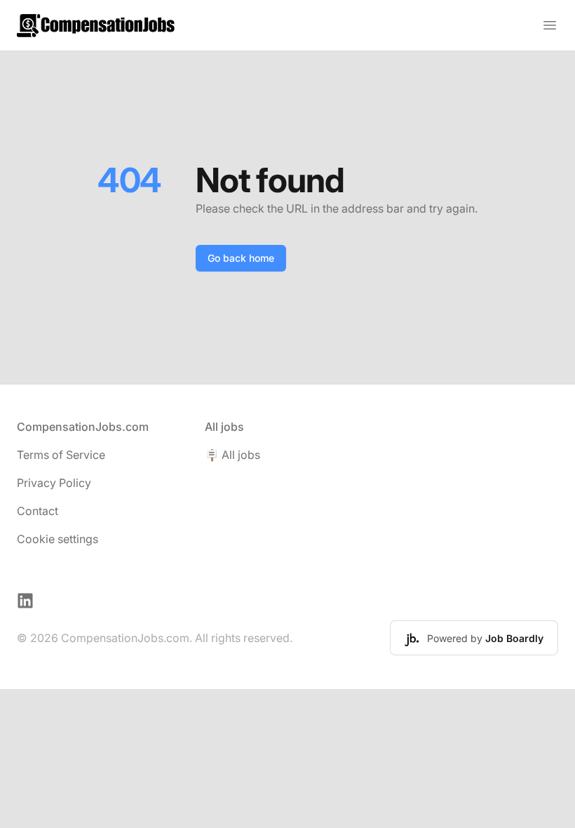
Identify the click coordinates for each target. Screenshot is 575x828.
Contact (37, 511)
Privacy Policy (54, 483)
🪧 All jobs (232, 455)
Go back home (241, 258)
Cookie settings (57, 539)
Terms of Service (61, 455)
